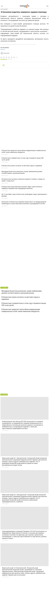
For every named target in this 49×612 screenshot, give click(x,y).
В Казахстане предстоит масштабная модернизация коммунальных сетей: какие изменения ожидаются (24, 151)
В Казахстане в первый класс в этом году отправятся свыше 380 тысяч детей (23, 159)
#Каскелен (3, 49)
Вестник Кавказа (5, 47)
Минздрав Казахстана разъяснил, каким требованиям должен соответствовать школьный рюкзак (22, 172)
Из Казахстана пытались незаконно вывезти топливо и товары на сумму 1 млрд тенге (23, 180)
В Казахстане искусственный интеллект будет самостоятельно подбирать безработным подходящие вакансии (22, 187)
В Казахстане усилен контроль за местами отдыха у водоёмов (22, 166)
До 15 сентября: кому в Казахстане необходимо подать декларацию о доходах (24, 195)
